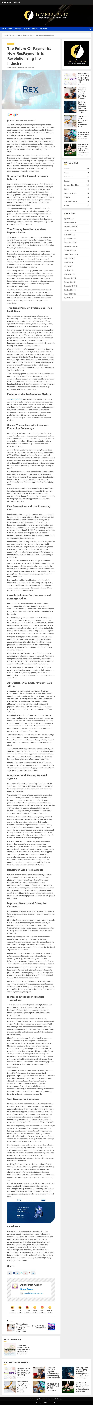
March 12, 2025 (83, 139)
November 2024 (69, 246)
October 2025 (68, 231)
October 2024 (68, 250)
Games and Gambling (71, 185)
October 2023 (68, 290)
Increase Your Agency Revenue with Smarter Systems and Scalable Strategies (83, 122)
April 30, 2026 (82, 84)
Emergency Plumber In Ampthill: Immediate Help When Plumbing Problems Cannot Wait (82, 95)
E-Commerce (11, 43)
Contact (43, 29)
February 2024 (69, 278)
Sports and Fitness (70, 201)
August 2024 (68, 258)
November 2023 (69, 286)
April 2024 (67, 270)
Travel (66, 205)
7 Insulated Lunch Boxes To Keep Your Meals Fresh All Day (23, 1348)
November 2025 (69, 227)
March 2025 (68, 235)
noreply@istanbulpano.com (33, 1293)
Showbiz (67, 197)
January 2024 (68, 282)
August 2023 (68, 294)
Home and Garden (70, 193)
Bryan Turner (12, 67)
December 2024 (69, 242)
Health (34, 29)
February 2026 (69, 223)
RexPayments (16, 399)
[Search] (90, 29)
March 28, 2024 (23, 1354)
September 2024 (69, 254)
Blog (10, 29)
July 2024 (67, 262)
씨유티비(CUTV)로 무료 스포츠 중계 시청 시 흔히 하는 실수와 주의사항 (83, 78)
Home (4, 29)
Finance (27, 29)
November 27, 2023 (22, 67)
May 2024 (67, 266)
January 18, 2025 (83, 155)
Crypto (66, 173)
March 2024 (68, 274)
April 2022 (67, 298)
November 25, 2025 (82, 1378)
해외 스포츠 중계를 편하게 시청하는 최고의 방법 (83, 134)
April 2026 (67, 219)
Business (18, 29)
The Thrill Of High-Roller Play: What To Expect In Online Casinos (83, 149)
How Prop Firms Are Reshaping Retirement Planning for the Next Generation (83, 108)
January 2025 (68, 238)
